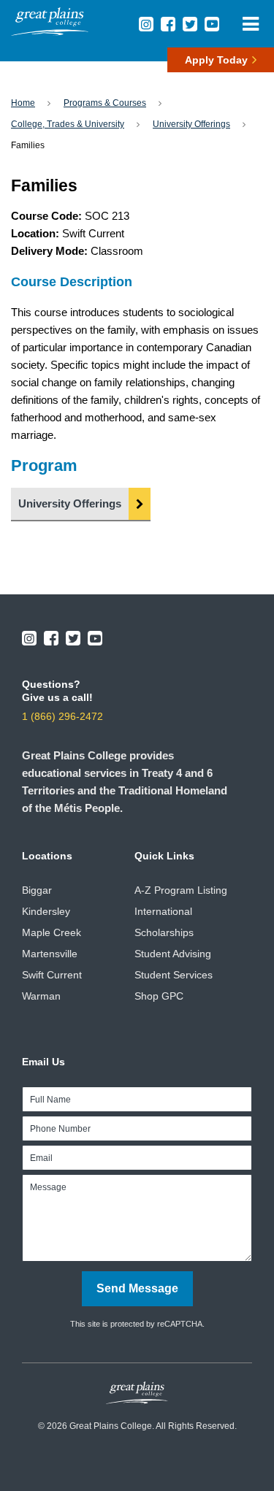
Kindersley (46, 911)
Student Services (173, 975)
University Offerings (191, 124)
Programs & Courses (105, 103)
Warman (41, 996)
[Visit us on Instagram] (146, 24)
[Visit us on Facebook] (168, 24)
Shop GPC (158, 996)
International (163, 911)
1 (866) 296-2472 (62, 716)
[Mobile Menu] (250, 23)
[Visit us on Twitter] (190, 24)
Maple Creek (51, 932)
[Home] (49, 32)
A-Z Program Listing (180, 890)
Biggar (37, 890)
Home (23, 103)
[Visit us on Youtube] (212, 24)
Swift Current (52, 975)
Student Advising (172, 953)
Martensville (49, 953)
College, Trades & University (67, 124)
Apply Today (216, 60)
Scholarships (164, 932)
